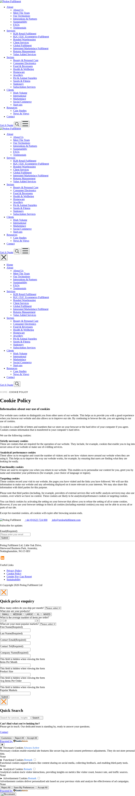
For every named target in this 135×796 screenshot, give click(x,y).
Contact (11, 116)
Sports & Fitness (21, 81)
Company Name (14, 652)
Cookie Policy (14, 573)
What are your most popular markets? (19, 623)
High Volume (20, 92)
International (19, 95)
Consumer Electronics (24, 63)
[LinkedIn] (2, 559)
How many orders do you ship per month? (22, 608)
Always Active (31, 747)
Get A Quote (6, 125)
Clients (10, 89)
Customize (6, 738)
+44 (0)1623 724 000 (36, 520)
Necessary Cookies (13, 747)
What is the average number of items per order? (24, 617)
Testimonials (19, 27)
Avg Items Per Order (11, 680)
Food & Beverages (23, 66)
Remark (28, 760)
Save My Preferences (24, 787)
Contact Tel (11, 646)
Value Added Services (24, 54)
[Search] (17, 124)
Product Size (6, 671)
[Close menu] (4, 257)
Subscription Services (24, 87)
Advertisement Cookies (15, 778)
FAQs (16, 24)
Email (8, 531)
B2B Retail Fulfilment (24, 33)
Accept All (32, 738)
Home (10, 264)
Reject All (19, 738)
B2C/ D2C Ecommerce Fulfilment (31, 36)
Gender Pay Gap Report (19, 576)
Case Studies (20, 110)
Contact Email (13, 639)
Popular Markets (8, 690)
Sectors (10, 57)
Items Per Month (8, 662)
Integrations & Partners (25, 18)
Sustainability (20, 21)
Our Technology (21, 15)
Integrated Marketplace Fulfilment (30, 48)
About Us (18, 10)
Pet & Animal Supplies (25, 78)
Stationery (18, 84)
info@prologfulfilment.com (66, 520)
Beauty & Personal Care (25, 60)
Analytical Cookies (13, 769)
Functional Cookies (13, 760)
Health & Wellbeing (23, 69)
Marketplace (19, 98)
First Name (11, 627)
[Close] (4, 592)
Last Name (11, 633)
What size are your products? (15, 611)
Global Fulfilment (22, 45)
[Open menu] (25, 124)
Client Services (21, 42)
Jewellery (18, 75)
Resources (12, 107)
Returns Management (24, 51)
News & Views (21, 113)
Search (36, 718)
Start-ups (17, 104)
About (10, 7)
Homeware (19, 72)
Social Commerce (22, 101)
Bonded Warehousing (24, 39)
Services (11, 30)
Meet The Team (21, 13)
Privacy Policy (14, 570)
